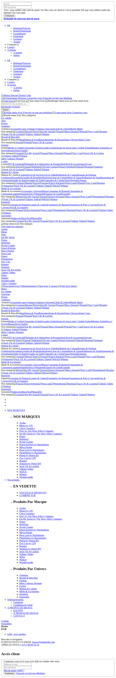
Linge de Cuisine (59, 177)
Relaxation (44, 139)
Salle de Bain (19, 180)
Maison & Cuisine (10, 172)
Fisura (4, 240)
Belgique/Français (22, 28)
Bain (22, 139)
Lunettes (15, 194)
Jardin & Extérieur (37, 164)
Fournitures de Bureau (57, 205)
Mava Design (7, 251)
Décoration (16, 177)
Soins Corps (84, 139)
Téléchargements (9, 98)
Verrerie (73, 180)
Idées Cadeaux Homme (12, 158)
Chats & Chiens (61, 129)
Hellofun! (5, 242)
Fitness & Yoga (31, 139)
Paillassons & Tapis (91, 177)
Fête (26, 164)
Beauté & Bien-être (10, 137)
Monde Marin (76, 129)
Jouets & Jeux (63, 148)
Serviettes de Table (35, 180)
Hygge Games (8, 245)
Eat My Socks (8, 237)
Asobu (4, 229)
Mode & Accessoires (11, 188)
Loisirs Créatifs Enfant (80, 148)
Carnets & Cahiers (38, 205)
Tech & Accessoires (75, 164)
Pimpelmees (7, 259)
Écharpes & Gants (52, 194)
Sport (63, 164)
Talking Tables (8, 272)
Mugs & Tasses (74, 177)
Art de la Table (49, 175)
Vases (67, 180)
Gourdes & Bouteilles (32, 177)
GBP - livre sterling (16, 634)
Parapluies (24, 194)
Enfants (4, 145)
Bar (57, 175)
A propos (11, 50)
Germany (17, 39)
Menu (4, 289)
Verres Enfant (21, 150)
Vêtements (39, 194)
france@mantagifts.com (43, 642)
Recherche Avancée (10, 106)
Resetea (5, 264)
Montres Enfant (98, 148)
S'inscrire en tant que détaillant (57, 98)
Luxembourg (19, 33)
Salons (16, 55)
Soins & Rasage (56, 139)
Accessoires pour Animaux (23, 129)
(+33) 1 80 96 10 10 (29, 645)
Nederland (18, 36)
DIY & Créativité (16, 164)
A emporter (24, 175)
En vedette (6, 118)
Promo (4, 123)
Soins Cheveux (71, 139)
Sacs (31, 194)
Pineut (4, 256)
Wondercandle (8, 280)
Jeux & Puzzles (53, 164)
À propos (53, 286)
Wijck (4, 275)
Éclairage (81, 180)
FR (8, 25)
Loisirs (4, 161)
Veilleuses (10, 150)
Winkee (4, 278)
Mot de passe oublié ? (14, 670)
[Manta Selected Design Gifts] (16, 95)
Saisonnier (6, 215)
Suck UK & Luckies (11, 270)
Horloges (46, 177)
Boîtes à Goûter (15, 148)
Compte (5, 621)
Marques (22, 98)
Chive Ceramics (8, 283)
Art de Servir (35, 175)
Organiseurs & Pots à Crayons (82, 205)
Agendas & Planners (20, 205)
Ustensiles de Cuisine (54, 180)
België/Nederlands (22, 31)
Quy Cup (5, 261)
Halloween (16, 218)
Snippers (5, 267)
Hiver (24, 218)
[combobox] (15, 103)
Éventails (65, 194)
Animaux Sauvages (45, 129)
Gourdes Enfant (49, 148)
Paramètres (6, 623)
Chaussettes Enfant (32, 148)
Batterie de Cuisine (68, 175)
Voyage (88, 164)
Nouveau (5, 294)
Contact (11, 47)
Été (40, 218)
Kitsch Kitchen (8, 248)
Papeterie (5, 202)
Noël (29, 218)
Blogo (4, 232)
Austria (16, 42)
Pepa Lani (6, 253)
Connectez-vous (35, 98)
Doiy (3, 234)
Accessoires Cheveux (31, 191)
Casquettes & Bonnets (58, 191)
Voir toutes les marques (12, 226)
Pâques (35, 218)
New (3, 120)
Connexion (9, 673)
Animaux (5, 126)
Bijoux (45, 191)
